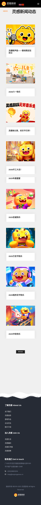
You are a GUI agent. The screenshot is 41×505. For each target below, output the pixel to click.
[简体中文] (23, 5)
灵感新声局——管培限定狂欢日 (20, 52)
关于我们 (8, 412)
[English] (20, 5)
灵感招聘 (8, 451)
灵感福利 (8, 443)
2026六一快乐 (14, 92)
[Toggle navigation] (38, 4)
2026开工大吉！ (15, 169)
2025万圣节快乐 (15, 256)
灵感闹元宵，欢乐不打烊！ (20, 131)
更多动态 (20, 351)
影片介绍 (8, 427)
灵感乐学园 (9, 447)
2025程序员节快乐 (16, 295)
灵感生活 (8, 439)
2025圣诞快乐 (14, 217)
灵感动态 (8, 415)
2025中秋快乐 (14, 334)
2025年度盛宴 (14, 178)
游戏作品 (8, 419)
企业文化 (8, 423)
